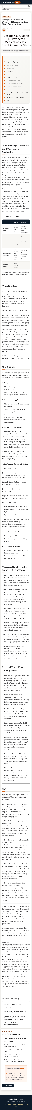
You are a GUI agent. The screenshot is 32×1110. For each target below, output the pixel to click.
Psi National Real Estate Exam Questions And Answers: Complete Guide (14, 1055)
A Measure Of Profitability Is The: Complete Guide (15, 1050)
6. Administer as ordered (13, 89)
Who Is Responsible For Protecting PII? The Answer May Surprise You (15, 1045)
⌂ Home (17, 2)
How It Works (10, 71)
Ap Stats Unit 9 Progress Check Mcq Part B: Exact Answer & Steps (15, 1012)
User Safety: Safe (8, 1008)
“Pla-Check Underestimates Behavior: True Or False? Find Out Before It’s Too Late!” (15, 1060)
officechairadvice (7, 2)
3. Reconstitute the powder (13, 80)
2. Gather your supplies (12, 77)
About (9, 1104)
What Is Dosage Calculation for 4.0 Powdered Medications (14, 61)
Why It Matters (10, 68)
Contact (14, 1104)
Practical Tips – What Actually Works (15, 97)
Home (4, 1104)
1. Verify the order (11, 74)
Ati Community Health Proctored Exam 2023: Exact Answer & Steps (14, 1023)
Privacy (27, 1104)
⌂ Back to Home (8, 1085)
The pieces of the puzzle (12, 65)
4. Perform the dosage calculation (15, 83)
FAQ (8, 100)
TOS (16, 1106)
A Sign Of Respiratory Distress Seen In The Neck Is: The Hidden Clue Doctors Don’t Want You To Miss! (15, 1040)
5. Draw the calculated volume (14, 86)
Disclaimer (20, 1104)
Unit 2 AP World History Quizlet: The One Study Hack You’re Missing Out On (14, 1003)
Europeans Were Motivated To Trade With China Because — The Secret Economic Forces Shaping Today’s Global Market (14, 1018)
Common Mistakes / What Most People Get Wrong (17, 93)
